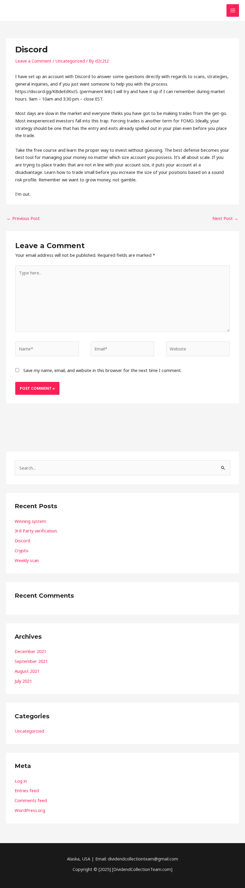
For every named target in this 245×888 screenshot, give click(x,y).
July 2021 (23, 681)
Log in (21, 781)
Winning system (30, 521)
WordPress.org (30, 810)
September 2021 (31, 661)
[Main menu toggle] (232, 10)
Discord (22, 541)
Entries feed (27, 790)
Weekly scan (27, 560)
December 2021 (30, 651)
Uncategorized (70, 61)
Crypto (21, 550)
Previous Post (23, 218)
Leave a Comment (33, 61)
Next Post (225, 218)
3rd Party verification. (36, 531)
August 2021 (27, 671)
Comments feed (31, 800)
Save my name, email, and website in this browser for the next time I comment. (102, 370)
